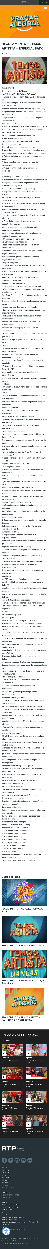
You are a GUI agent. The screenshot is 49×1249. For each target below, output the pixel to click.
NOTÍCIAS (5, 1168)
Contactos (6, 1197)
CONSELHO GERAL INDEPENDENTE (13, 1217)
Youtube (23, 1160)
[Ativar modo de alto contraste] (6, 1231)
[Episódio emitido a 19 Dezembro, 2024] (12, 1120)
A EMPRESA (5, 1215)
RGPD (3, 1227)
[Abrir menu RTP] (24, 2)
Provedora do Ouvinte (10, 1207)
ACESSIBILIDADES (7, 1210)
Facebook (4, 1160)
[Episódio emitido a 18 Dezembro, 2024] (36, 1120)
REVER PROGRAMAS (8, 1188)
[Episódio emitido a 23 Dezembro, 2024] (12, 1097)
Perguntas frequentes (10, 1195)
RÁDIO (4, 1175)
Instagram (17, 1160)
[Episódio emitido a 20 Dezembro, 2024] (36, 1097)
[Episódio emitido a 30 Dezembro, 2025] (36, 1050)
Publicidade (14, 1240)
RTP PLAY (5, 1183)
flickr (30, 1160)
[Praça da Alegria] (25, 23)
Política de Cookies (25, 1239)
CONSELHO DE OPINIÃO (9, 1220)
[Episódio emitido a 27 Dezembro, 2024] (12, 1073)
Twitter (11, 1160)
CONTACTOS (6, 1202)
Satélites (5, 1212)
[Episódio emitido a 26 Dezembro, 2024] (36, 1073)
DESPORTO (5, 1170)
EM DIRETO (5, 1185)
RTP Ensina (5, 1180)
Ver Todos (6, 1040)
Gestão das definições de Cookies (14, 1230)
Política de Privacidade (10, 1239)
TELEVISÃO (5, 1173)
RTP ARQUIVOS (6, 1178)
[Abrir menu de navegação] (45, 7)
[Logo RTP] (13, 1148)
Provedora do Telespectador (12, 1205)
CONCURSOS (6, 1192)
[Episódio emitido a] (12, 1050)
